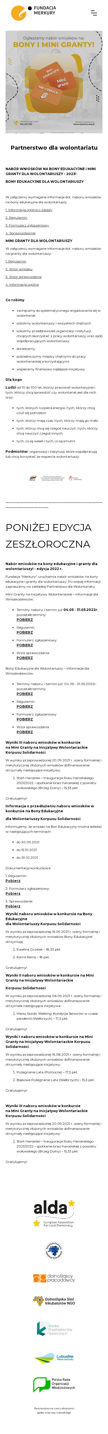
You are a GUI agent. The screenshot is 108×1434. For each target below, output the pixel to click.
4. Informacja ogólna (22, 284)
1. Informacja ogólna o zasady (29, 210)
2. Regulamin (16, 217)
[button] (94, 13)
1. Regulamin (16, 261)
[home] (33, 13)
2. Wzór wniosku (19, 269)
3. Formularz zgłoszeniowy (27, 225)
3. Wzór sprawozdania (24, 277)
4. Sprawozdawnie (20, 233)
